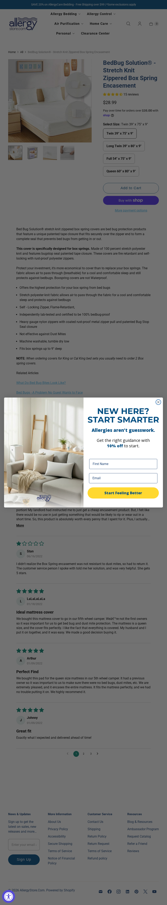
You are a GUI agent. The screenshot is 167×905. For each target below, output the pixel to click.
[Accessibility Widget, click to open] (8, 896)
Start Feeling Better (123, 492)
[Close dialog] (158, 402)
